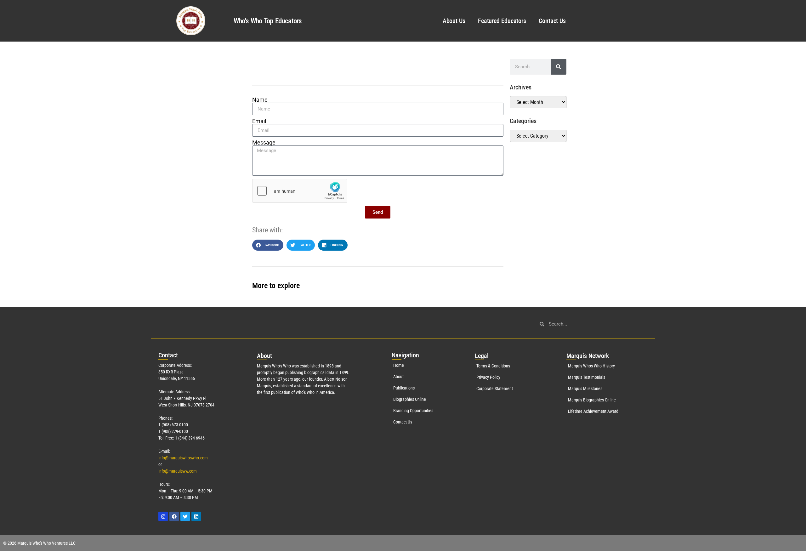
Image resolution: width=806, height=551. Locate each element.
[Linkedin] (196, 516)
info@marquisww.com (177, 471)
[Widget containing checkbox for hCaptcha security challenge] (299, 191)
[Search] (558, 67)
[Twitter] (185, 516)
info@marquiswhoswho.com (183, 457)
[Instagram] (163, 516)
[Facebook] (174, 516)
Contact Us (552, 21)
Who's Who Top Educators (268, 21)
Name (260, 100)
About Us (454, 21)
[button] (267, 245)
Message (263, 142)
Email (259, 121)
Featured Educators (502, 21)
